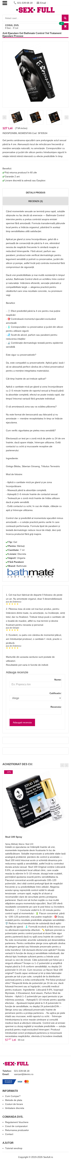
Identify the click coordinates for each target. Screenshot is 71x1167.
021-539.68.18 (25, 2)
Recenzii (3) (35, 201)
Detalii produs (35, 192)
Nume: (58, 679)
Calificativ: (56, 693)
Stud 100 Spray (13, 836)
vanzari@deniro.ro (23, 1074)
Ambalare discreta (14, 1108)
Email (43, 2)
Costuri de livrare (14, 1104)
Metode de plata (13, 1100)
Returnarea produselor (17, 1130)
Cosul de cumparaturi (16, 1126)
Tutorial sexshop (13, 1148)
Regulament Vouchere (16, 1122)
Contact (9, 1134)
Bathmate (22, 566)
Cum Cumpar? (12, 1096)
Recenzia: (56, 707)
